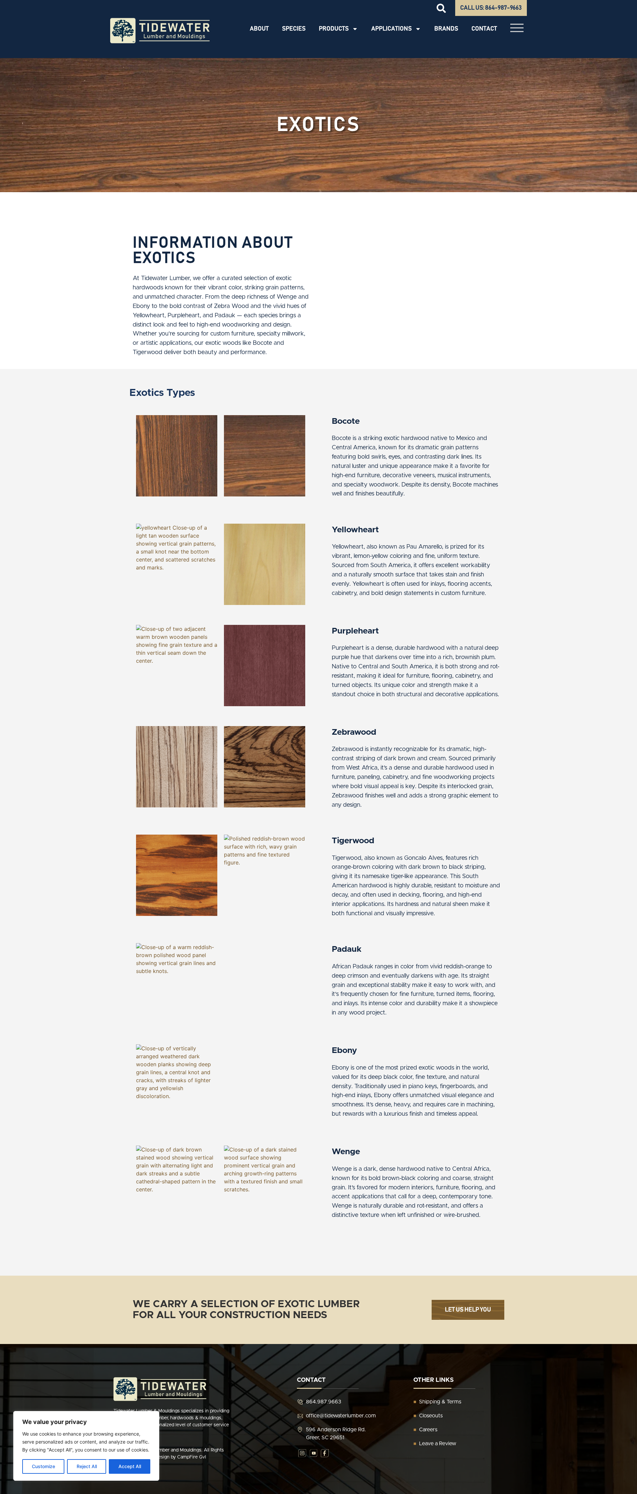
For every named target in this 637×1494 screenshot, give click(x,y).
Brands (446, 29)
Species (294, 29)
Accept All (129, 1466)
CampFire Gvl (191, 1457)
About (259, 29)
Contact (484, 29)
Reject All (87, 1466)
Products (334, 29)
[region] (86, 1446)
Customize (43, 1466)
